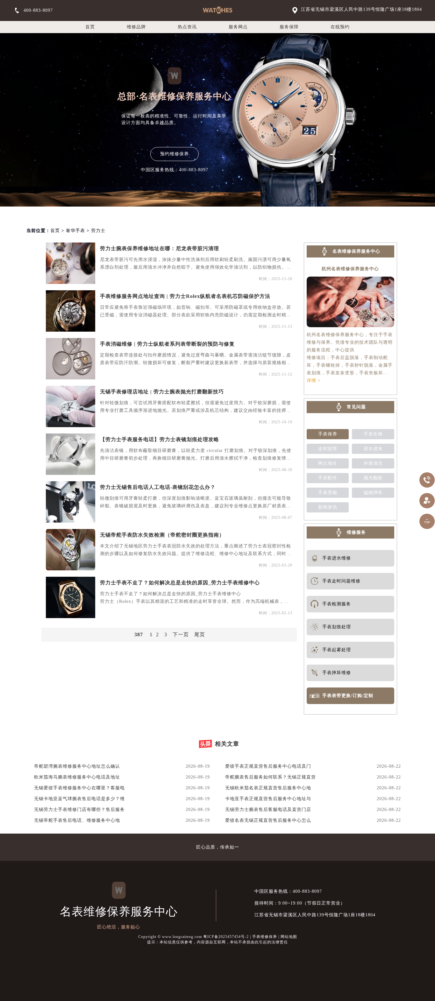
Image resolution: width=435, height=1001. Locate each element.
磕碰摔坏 (373, 492)
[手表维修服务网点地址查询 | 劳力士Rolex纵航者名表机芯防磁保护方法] (70, 311)
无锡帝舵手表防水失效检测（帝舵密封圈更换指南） (162, 535)
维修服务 (356, 532)
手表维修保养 (264, 936)
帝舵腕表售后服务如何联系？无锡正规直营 (270, 777)
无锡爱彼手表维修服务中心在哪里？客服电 (79, 788)
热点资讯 (187, 27)
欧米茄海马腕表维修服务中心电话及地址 (77, 777)
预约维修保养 (174, 154)
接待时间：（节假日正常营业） (299, 903)
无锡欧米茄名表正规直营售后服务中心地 (268, 788)
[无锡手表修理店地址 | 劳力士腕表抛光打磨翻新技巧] (70, 406)
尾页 (199, 634)
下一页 (181, 634)
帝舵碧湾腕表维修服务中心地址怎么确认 (77, 766)
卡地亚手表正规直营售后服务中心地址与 (268, 798)
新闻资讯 (327, 507)
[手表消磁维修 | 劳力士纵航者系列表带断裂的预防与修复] (70, 358)
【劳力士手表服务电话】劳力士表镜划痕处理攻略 (159, 439)
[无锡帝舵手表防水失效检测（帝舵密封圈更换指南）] (70, 549)
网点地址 (327, 463)
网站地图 (289, 936)
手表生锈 (373, 434)
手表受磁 (327, 492)
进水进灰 (373, 448)
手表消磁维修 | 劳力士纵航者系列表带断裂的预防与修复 (167, 344)
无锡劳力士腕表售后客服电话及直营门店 (268, 809)
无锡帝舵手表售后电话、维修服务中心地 (77, 820)
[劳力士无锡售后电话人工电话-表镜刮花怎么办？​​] (70, 502)
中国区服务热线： (288, 891)
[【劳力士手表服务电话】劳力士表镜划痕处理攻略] (70, 454)
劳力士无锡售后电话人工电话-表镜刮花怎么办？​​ (158, 487)
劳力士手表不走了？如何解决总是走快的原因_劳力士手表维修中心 (180, 582)
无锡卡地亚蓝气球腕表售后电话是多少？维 (79, 798)
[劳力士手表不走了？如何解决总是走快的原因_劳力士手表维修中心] (70, 597)
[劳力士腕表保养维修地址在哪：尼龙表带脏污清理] (70, 263)
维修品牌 (136, 27)
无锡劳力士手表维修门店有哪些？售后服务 (79, 809)
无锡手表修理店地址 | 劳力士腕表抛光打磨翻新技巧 (162, 391)
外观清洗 (373, 463)
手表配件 (327, 478)
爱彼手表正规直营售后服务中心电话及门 (268, 766)
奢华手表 (75, 230)
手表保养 (327, 434)
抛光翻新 (373, 478)
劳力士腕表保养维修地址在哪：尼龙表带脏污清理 (159, 248)
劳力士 (98, 230)
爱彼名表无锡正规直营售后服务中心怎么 (268, 820)
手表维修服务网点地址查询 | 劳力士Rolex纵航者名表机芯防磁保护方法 (185, 296)
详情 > (314, 380)
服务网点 (238, 27)
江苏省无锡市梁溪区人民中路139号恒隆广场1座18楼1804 (361, 9)
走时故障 (327, 448)
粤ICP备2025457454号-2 (226, 936)
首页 (90, 27)
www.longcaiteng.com (182, 936)
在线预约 (340, 27)
